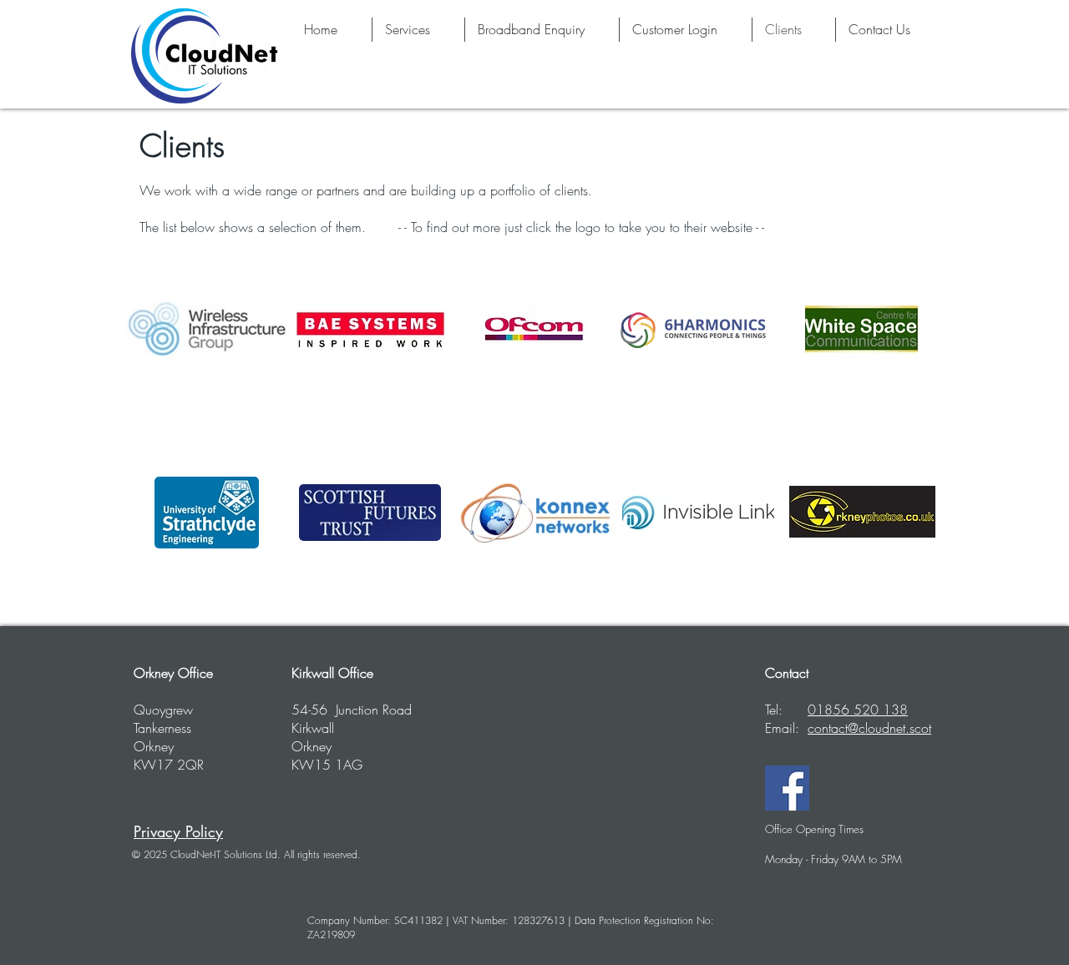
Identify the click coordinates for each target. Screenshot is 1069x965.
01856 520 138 (858, 709)
